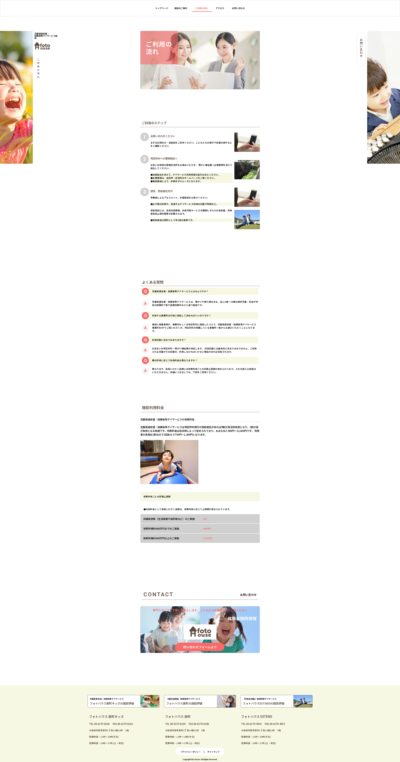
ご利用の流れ (201, 8)
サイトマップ (213, 751)
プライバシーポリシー (190, 751)
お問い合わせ (238, 8)
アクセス (220, 8)
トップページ (161, 8)
